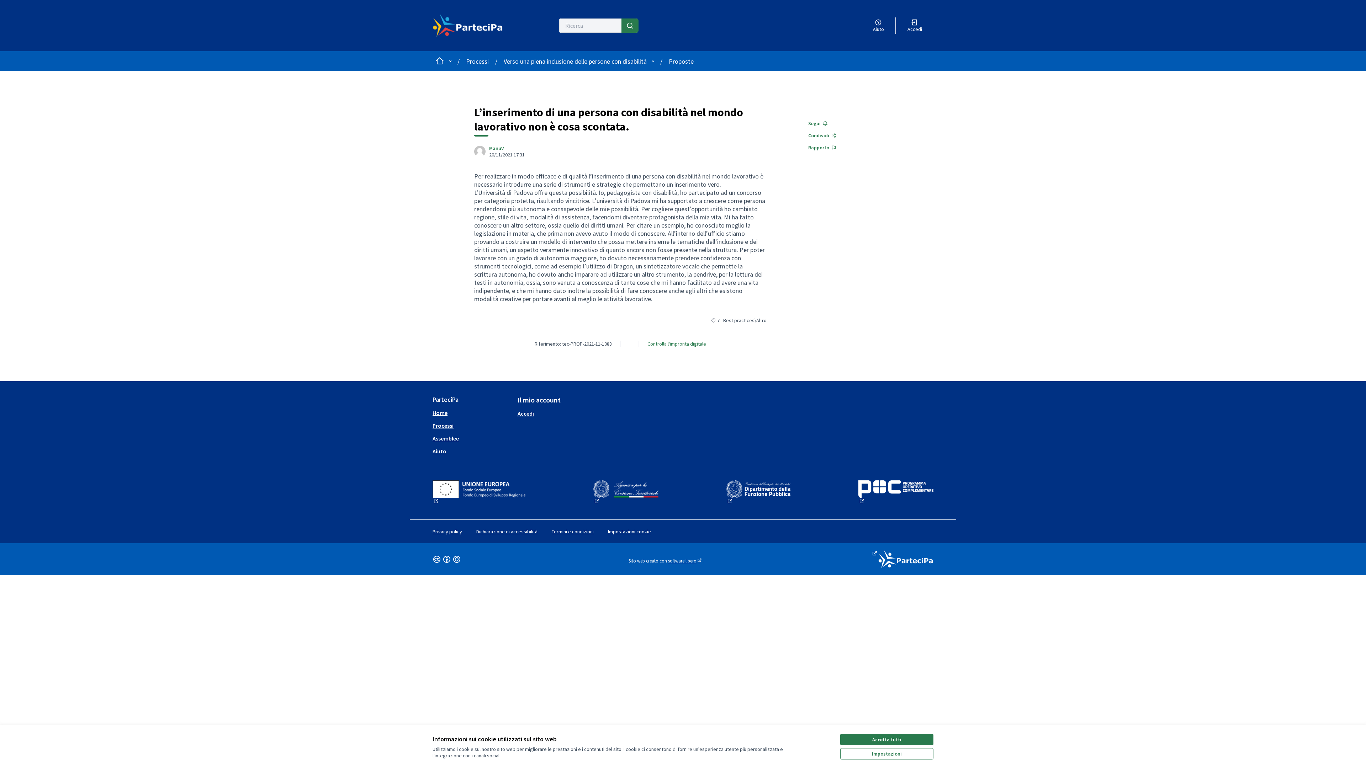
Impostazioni (887, 754)
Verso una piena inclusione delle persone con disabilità (575, 61)
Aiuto (439, 451)
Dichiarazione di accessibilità (507, 531)
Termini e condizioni (573, 531)
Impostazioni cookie (629, 531)
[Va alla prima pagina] (472, 25)
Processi (477, 61)
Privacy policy (447, 531)
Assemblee (446, 438)
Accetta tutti (886, 739)
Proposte (681, 61)
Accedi (526, 413)
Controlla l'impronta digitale (676, 344)
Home (440, 412)
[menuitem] (472, 412)
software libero (685, 561)
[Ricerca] (630, 25)
